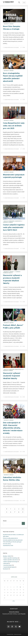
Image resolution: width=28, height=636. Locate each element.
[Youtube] (19, 626)
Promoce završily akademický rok (10, 538)
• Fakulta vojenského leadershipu (12, 221)
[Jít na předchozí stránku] (6, 509)
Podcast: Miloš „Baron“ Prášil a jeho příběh (13, 326)
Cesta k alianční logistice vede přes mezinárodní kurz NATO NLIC (14, 227)
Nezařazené (5, 569)
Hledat (5, 521)
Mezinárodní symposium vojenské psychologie (13, 176)
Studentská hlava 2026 (8, 545)
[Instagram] (8, 626)
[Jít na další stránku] (22, 512)
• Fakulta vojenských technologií (10, 562)
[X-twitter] (15, 626)
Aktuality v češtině (7, 556)
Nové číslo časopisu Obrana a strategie (11, 28)
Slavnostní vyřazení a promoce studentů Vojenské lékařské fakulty (12, 279)
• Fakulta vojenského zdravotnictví (13, 369)
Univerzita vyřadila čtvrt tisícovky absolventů (12, 540)
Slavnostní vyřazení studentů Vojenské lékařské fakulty (11, 376)
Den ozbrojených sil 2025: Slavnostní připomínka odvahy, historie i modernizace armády (12, 428)
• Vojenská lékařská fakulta (11, 272)
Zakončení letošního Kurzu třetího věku (12, 479)
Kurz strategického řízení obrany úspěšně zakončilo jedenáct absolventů (13, 77)
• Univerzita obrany (8, 24)
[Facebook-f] (12, 626)
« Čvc (13, 601)
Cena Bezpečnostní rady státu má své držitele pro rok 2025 (13, 126)
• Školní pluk (5, 563)
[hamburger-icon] (24, 2)
